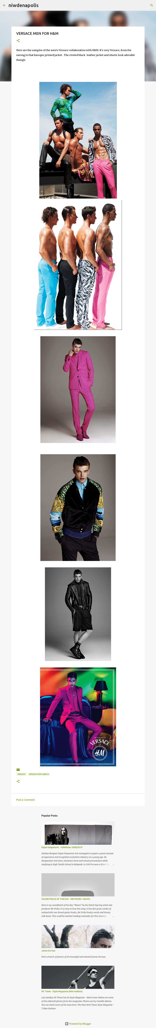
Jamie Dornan (48, 950)
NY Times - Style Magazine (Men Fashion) (62, 991)
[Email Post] (18, 771)
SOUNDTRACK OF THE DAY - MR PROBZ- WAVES (65, 899)
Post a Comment (25, 799)
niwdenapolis (24, 5)
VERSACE (21, 774)
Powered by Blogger (80, 1023)
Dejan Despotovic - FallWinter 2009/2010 (61, 847)
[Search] (152, 5)
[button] (18, 41)
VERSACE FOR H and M (39, 774)
